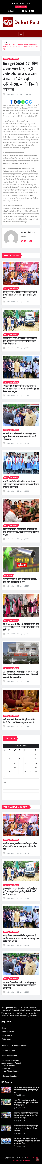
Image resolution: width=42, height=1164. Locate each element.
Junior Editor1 (11, 94)
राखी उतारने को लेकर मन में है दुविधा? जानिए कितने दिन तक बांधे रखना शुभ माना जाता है (19, 721)
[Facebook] (11, 102)
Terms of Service (7, 1032)
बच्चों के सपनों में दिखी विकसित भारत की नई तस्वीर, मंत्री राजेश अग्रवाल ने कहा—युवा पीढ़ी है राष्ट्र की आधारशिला (21, 484)
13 (20, 763)
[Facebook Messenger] (26, 102)
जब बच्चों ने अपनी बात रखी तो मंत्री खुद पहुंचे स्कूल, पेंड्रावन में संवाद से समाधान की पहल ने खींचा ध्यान (19, 436)
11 (10, 763)
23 (36, 767)
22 (30, 767)
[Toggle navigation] (21, 34)
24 (4, 772)
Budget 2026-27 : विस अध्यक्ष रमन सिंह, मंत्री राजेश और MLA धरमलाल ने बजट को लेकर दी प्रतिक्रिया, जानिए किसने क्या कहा (20, 46)
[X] (15, 102)
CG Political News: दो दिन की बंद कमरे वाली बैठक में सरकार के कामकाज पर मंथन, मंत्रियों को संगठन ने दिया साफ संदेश (20, 674)
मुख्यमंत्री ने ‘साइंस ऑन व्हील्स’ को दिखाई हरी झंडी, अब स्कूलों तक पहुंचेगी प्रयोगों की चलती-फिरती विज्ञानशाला (20, 341)
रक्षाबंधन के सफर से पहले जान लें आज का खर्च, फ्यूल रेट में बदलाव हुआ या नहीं (20, 580)
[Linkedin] (19, 102)
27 (20, 772)
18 (10, 767)
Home (5, 42)
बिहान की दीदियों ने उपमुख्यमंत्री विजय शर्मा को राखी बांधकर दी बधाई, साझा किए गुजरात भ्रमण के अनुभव (21, 532)
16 (36, 763)
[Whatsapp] (23, 102)
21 (25, 767)
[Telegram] (30, 102)
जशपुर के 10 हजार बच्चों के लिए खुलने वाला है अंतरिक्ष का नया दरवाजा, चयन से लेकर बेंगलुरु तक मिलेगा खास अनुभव (21, 388)
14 (25, 763)
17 (4, 767)
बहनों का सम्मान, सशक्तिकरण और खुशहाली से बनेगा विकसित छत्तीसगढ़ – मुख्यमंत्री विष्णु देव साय (20, 294)
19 (15, 767)
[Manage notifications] (37, 1159)
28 (25, 772)
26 (15, 772)
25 (10, 772)
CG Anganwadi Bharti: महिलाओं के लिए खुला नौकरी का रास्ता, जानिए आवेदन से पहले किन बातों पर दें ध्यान (21, 627)
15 (30, 763)
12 (15, 763)
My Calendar (6, 1039)
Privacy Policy (6, 1035)
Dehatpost (30, 1157)
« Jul (4, 782)
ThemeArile (25, 1160)
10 (4, 763)
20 (20, 767)
